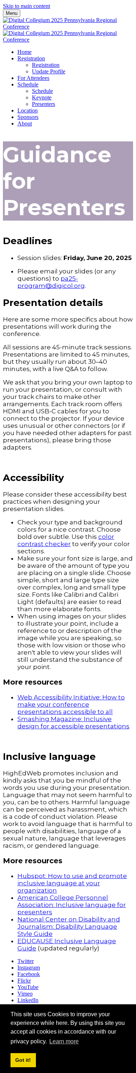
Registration (31, 58)
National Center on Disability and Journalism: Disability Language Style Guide (68, 926)
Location (27, 110)
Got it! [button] (23, 1060)
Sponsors (27, 117)
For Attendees (33, 78)
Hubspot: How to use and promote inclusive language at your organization (72, 883)
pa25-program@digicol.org (51, 282)
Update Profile (48, 71)
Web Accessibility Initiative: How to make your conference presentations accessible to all (71, 704)
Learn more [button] (64, 1041)
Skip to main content (26, 6)
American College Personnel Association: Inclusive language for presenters (71, 905)
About (24, 123)
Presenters (43, 104)
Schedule (27, 84)
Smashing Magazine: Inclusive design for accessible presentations (73, 722)
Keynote (41, 97)
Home (24, 52)
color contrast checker (65, 540)
